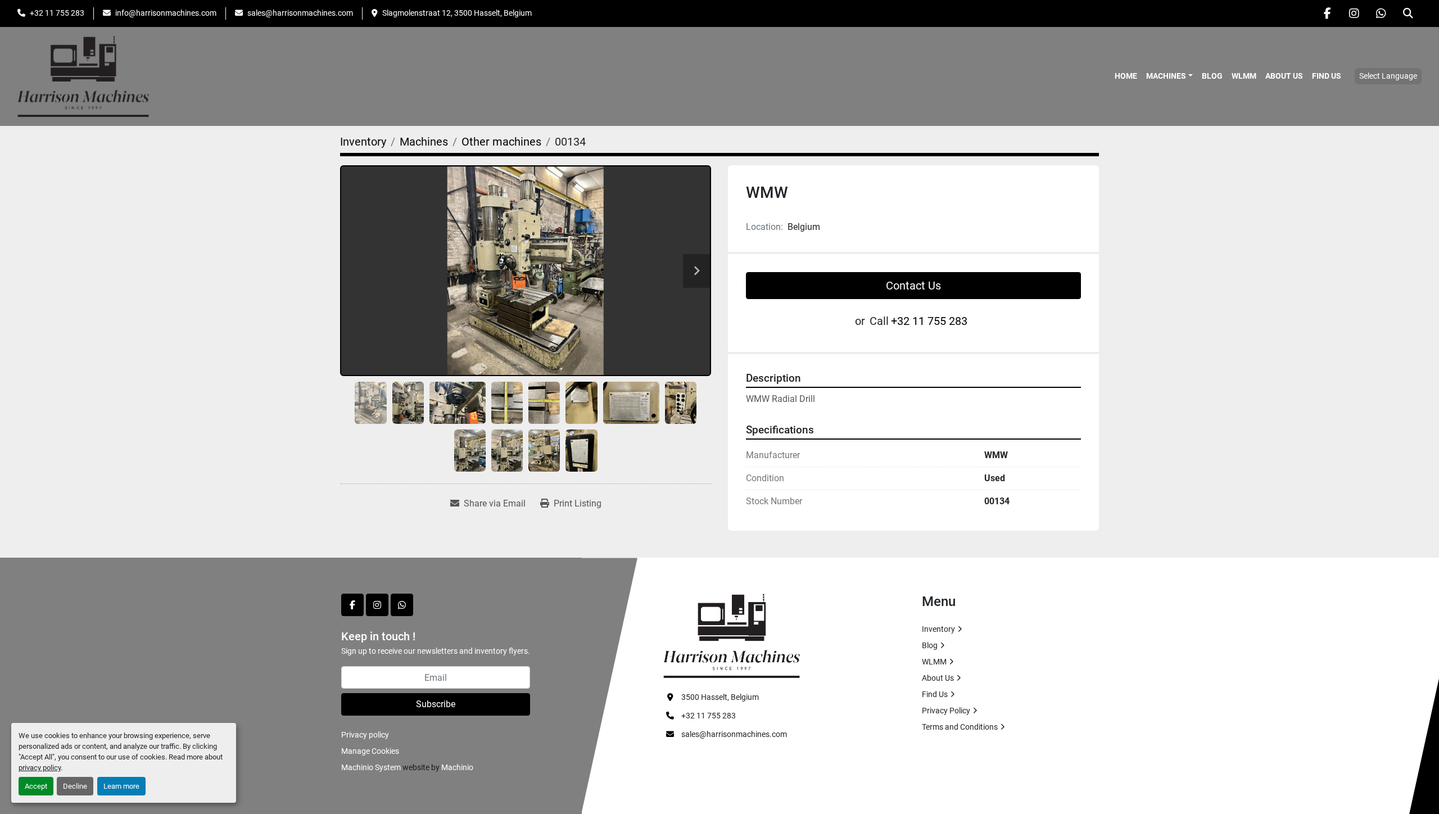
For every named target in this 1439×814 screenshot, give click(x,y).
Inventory (938, 629)
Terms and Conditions (960, 726)
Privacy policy (365, 734)
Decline (75, 786)
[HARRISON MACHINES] (731, 635)
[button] (1169, 76)
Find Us (1326, 75)
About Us (1284, 75)
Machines (1166, 75)
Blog (1212, 75)
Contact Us (913, 285)
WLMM (1244, 75)
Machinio (457, 767)
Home (1126, 75)
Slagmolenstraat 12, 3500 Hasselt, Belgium (457, 12)
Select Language (1388, 75)
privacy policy (40, 767)
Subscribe (435, 704)
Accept (36, 786)
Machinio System (371, 767)
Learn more (121, 786)
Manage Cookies (370, 751)
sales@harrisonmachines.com (300, 12)
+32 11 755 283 (57, 12)
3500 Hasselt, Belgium (720, 697)
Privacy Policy (946, 710)
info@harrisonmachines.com (165, 12)
